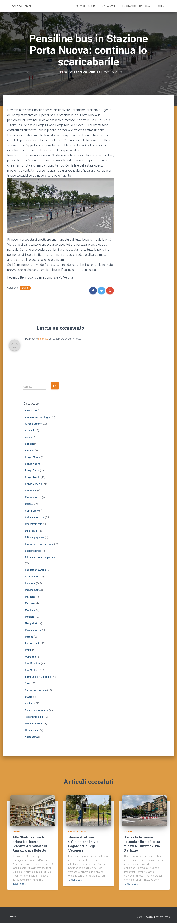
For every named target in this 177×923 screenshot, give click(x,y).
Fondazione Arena (35, 569)
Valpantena (31, 737)
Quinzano (30, 656)
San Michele (32, 670)
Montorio (30, 610)
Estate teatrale (33, 550)
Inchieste (30, 583)
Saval (28, 683)
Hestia (139, 917)
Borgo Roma (32, 470)
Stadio (25, 288)
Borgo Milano (33, 457)
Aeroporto (31, 410)
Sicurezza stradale (36, 690)
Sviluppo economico (37, 710)
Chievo (29, 504)
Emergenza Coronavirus (39, 544)
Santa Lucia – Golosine (38, 676)
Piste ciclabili (32, 643)
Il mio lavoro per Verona (136, 6)
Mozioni (29, 616)
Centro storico (33, 497)
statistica (30, 703)
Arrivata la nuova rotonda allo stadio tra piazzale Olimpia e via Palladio (142, 843)
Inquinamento (33, 590)
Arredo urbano (33, 423)
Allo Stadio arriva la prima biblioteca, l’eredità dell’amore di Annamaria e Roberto (29, 843)
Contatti (162, 6)
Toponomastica (34, 716)
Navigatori (31, 623)
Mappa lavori (109, 6)
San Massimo (33, 663)
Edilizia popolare (34, 537)
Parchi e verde (33, 630)
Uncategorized (33, 723)
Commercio (32, 510)
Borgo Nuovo (32, 464)
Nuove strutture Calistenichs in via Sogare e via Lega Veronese (83, 843)
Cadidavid (31, 490)
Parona (29, 636)
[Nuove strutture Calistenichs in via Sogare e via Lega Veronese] (88, 810)
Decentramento (34, 524)
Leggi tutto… (19, 883)
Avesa (28, 437)
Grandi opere (32, 576)
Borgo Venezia (33, 484)
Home (13, 916)
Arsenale (30, 430)
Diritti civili (31, 530)
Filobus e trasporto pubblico (41, 557)
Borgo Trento (32, 477)
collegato (43, 338)
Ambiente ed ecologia (37, 417)
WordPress (163, 917)
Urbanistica (31, 730)
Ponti (28, 650)
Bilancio (29, 450)
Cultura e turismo (35, 517)
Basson (29, 443)
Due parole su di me (85, 6)
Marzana (30, 596)
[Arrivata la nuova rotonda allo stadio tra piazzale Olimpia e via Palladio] (144, 810)
